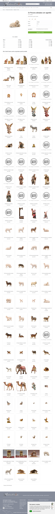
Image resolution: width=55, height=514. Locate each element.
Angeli (31, 7)
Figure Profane (27, 7)
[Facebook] (3, 508)
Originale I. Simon (16, 9)
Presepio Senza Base (9, 9)
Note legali (21, 508)
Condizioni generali (23, 504)
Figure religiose (18, 7)
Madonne (23, 7)
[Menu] (53, 502)
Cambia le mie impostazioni (37, 511)
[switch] (52, 508)
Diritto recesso (22, 505)
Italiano (45, 0)
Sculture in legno (7, 7)
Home (4, 9)
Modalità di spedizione (23, 503)
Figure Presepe (13, 7)
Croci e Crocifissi (35, 7)
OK (30, 511)
